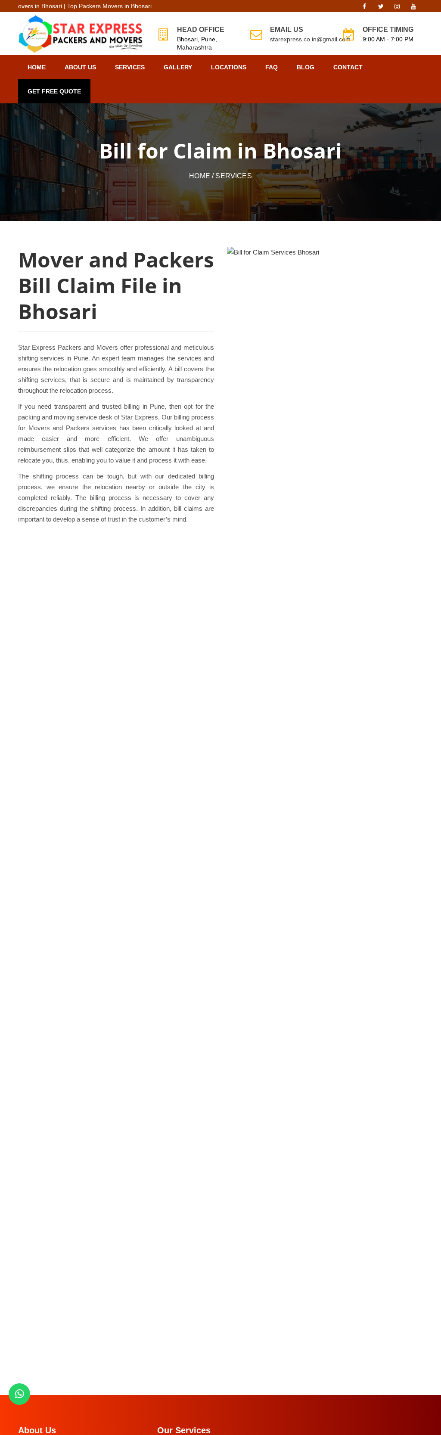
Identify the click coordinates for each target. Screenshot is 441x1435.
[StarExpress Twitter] (381, 8)
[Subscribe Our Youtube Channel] (413, 8)
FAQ (271, 67)
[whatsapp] (19, 1394)
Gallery (178, 67)
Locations (228, 67)
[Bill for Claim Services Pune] (273, 252)
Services (130, 67)
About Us (80, 67)
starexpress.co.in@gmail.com (310, 39)
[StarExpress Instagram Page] (397, 8)
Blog (305, 67)
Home (37, 67)
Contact (348, 67)
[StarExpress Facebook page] (364, 8)
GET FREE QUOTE (54, 91)
